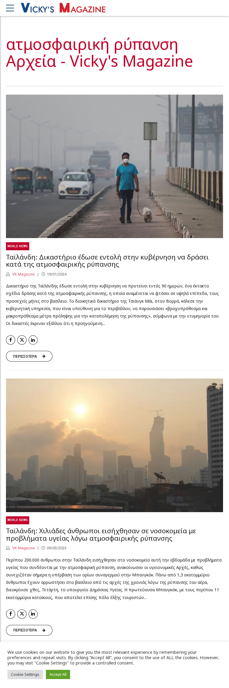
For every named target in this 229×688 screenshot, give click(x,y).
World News (17, 246)
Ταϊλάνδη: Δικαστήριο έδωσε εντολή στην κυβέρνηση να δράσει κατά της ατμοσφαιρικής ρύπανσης (107, 260)
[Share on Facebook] (10, 340)
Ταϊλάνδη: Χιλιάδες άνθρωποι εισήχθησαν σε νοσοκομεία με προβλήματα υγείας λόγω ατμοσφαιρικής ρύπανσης (101, 534)
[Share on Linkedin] (33, 340)
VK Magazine (23, 274)
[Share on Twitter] (22, 340)
